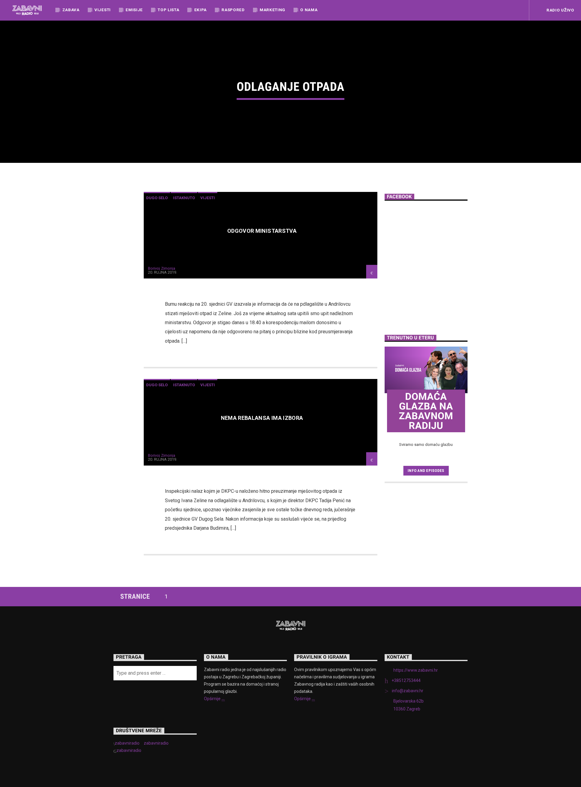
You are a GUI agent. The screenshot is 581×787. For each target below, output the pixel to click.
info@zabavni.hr (407, 690)
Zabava (71, 9)
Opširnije (213, 698)
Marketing (272, 9)
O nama (308, 9)
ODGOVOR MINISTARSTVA (262, 231)
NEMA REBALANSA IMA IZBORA (262, 418)
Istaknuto (184, 198)
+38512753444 (406, 680)
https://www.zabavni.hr (415, 670)
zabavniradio (127, 743)
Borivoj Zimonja (161, 268)
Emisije (134, 9)
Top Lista (168, 9)
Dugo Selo (157, 198)
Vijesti (102, 9)
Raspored (233, 9)
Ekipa (200, 9)
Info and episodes (426, 470)
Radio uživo (559, 10)
